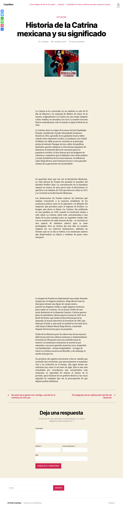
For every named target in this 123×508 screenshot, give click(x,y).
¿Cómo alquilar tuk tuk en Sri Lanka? (42, 4)
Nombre (38, 446)
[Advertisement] (26, 96)
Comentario (39, 428)
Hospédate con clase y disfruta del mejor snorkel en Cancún (88, 4)
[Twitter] (2, 15)
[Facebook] (2, 11)
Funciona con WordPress (33, 503)
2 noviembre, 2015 (60, 42)
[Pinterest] (2, 25)
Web (36, 455)
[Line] (2, 22)
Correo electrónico (69, 446)
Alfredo (45, 42)
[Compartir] (2, 29)
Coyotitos (8, 4)
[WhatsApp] (2, 18)
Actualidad (61, 17)
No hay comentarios (78, 42)
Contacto (61, 4)
